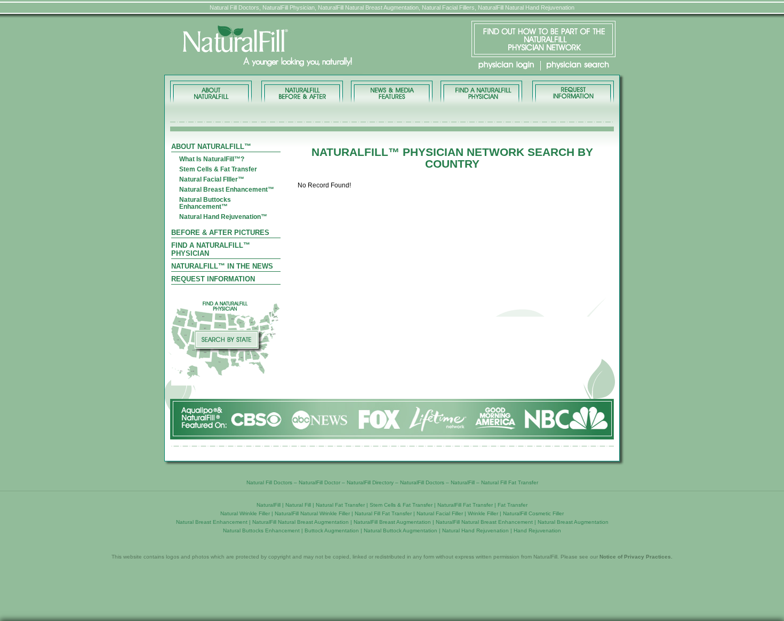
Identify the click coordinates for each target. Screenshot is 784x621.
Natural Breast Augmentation (573, 522)
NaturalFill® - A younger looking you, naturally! (300, 46)
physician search (578, 65)
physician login (506, 65)
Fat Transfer (512, 505)
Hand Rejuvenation (537, 530)
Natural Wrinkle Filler (245, 513)
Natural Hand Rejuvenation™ (223, 217)
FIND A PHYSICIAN (481, 92)
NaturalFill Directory (370, 482)
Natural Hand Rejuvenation (475, 530)
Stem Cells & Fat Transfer (218, 169)
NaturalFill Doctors (422, 482)
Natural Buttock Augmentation (400, 530)
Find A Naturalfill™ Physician (210, 249)
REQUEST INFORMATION (572, 92)
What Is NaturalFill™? (211, 159)
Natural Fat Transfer (340, 505)
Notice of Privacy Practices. (636, 557)
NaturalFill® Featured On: (392, 419)
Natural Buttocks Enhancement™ (205, 203)
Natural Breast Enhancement (211, 522)
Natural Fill (298, 505)
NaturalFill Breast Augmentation (392, 522)
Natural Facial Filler (440, 513)
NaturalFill (463, 482)
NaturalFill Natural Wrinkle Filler (312, 513)
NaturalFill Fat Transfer (465, 505)
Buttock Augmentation (332, 530)
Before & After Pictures (220, 233)
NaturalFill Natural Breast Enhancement (484, 522)
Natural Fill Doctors (269, 482)
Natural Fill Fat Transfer (509, 482)
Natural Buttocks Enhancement (261, 530)
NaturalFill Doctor (319, 482)
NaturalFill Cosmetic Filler (533, 513)
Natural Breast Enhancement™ (226, 189)
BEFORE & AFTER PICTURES (302, 92)
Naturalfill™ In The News (222, 266)
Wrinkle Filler (483, 513)
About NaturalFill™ (212, 92)
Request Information (213, 279)
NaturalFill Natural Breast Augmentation (300, 522)
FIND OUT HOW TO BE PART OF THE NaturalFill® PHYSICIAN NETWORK (543, 39)
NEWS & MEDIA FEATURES (391, 92)
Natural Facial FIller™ (211, 179)
